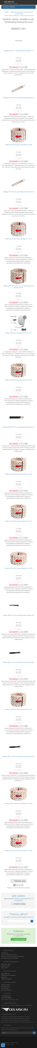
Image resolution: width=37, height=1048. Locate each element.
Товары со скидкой (6, 979)
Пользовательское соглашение (9, 958)
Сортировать (14, 28)
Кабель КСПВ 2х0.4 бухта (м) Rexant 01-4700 (18, 145)
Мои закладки (5, 988)
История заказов (5, 986)
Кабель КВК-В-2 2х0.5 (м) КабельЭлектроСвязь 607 (18, 615)
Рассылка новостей (6, 990)
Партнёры (4, 977)
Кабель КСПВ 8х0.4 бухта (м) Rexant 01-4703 (18, 474)
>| (22, 885)
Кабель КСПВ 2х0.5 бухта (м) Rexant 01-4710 (18, 239)
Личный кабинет (5, 985)
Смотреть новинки (19, 939)
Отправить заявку (19, 904)
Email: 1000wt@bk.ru (6, 998)
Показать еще (19, 881)
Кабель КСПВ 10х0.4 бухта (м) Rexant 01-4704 (18, 568)
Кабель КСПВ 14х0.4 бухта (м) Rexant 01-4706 (18, 850)
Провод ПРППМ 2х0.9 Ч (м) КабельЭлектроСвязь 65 (18, 427)
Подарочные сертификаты (8, 975)
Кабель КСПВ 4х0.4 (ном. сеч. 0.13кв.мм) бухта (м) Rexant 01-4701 (18, 286)
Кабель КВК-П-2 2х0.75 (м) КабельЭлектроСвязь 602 (18, 756)
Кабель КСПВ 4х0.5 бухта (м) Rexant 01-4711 (18, 333)
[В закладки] (17, 61)
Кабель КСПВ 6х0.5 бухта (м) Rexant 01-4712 (18, 521)
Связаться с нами (6, 964)
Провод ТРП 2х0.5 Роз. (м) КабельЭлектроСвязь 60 (18, 192)
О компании (4, 953)
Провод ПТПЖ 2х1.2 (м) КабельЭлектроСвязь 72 (18, 50)
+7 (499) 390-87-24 (6, 996)
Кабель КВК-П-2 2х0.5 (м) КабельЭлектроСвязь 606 (18, 662)
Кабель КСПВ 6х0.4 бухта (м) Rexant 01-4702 (18, 380)
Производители (5, 973)
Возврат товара (5, 966)
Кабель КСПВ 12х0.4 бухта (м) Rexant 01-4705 (18, 803)
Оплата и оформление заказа (9, 954)
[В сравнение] (20, 61)
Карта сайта (4, 967)
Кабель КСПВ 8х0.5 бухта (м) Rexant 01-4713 (18, 709)
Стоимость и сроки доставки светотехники (12, 956)
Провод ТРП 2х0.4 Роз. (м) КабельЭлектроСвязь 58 (18, 97)
